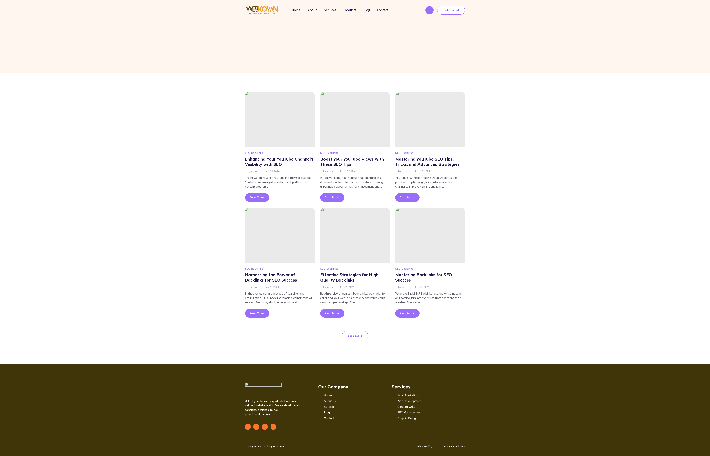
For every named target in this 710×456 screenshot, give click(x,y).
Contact (382, 10)
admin (254, 171)
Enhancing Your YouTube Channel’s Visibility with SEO (279, 162)
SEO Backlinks (254, 152)
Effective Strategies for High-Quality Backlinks (350, 277)
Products (349, 10)
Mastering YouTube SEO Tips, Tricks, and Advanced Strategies (427, 162)
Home (296, 10)
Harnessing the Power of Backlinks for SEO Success (271, 277)
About (312, 10)
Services (330, 10)
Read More (257, 197)
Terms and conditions (453, 446)
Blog (366, 10)
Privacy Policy (424, 446)
